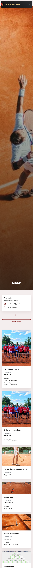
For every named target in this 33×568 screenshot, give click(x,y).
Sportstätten (16, 322)
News (16, 315)
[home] (14, 4)
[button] (29, 4)
